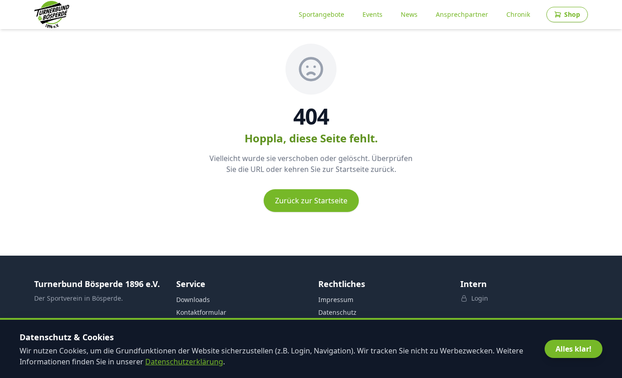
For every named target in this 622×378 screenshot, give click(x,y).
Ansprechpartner (462, 14)
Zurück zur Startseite (311, 201)
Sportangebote (321, 14)
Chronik (518, 14)
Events (372, 14)
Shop (572, 14)
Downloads (193, 299)
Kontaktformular (201, 312)
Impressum (335, 299)
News (409, 14)
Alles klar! (573, 349)
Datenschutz (337, 312)
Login (479, 298)
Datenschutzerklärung (184, 362)
